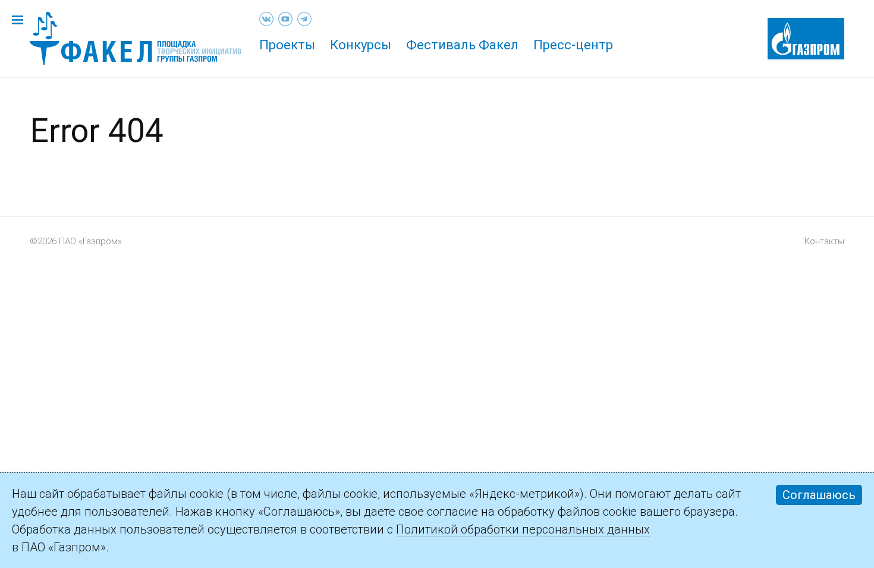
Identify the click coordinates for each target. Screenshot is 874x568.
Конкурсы (360, 44)
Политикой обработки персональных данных (523, 529)
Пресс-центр (573, 44)
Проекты (287, 44)
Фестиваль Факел (462, 44)
